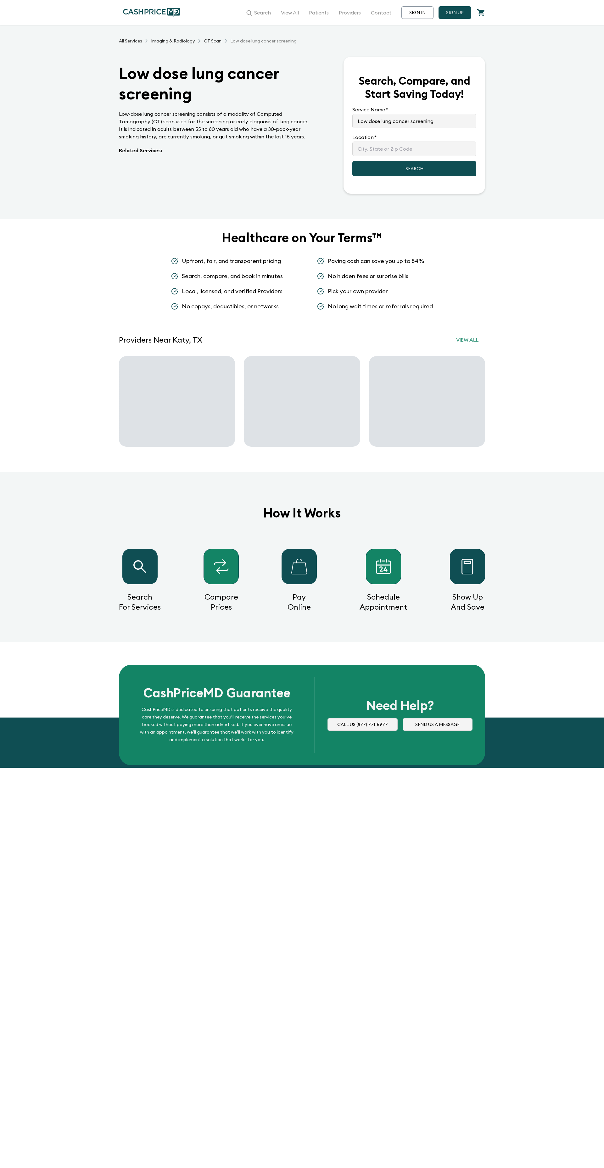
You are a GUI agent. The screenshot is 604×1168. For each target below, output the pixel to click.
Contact (381, 12)
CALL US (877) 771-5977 (362, 724)
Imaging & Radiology (173, 41)
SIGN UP (455, 12)
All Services (130, 41)
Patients (319, 12)
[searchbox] (414, 121)
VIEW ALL (467, 340)
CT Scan (212, 41)
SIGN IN (417, 12)
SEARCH (414, 168)
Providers (350, 12)
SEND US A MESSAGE (437, 724)
